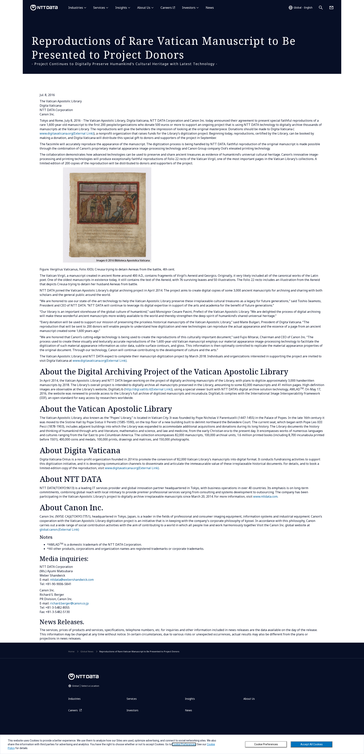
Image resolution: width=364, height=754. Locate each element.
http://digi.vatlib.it (148, 389)
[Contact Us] (331, 7)
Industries (75, 8)
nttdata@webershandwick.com (72, 580)
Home (71, 651)
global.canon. (59, 529)
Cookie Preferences (266, 744)
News (210, 8)
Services (99, 8)
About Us (143, 8)
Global (85, 685)
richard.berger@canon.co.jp (69, 603)
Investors (188, 8)
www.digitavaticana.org (67, 133)
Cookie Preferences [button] (184, 744)
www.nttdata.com (265, 496)
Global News (86, 651)
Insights (121, 8)
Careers (166, 8)
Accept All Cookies (311, 744)
